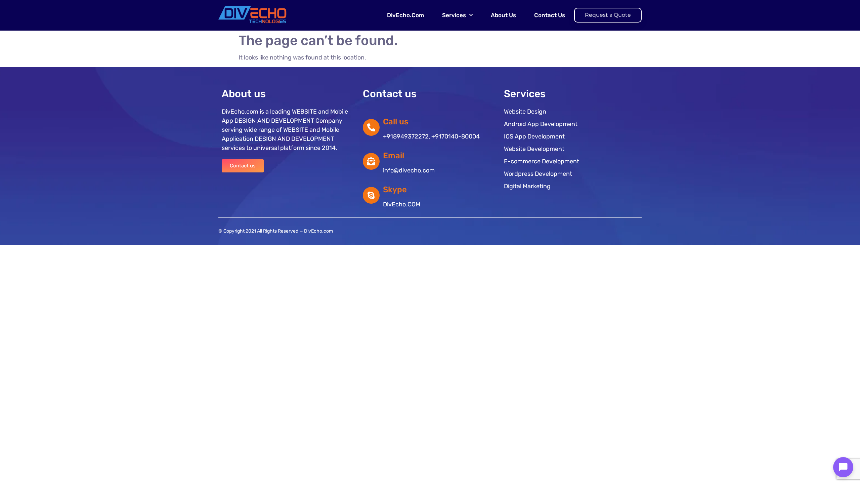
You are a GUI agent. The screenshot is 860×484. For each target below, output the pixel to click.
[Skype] (371, 195)
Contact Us (549, 15)
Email (393, 155)
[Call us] (371, 127)
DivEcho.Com (405, 15)
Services (454, 15)
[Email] (371, 161)
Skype (395, 189)
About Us (503, 15)
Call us (395, 121)
